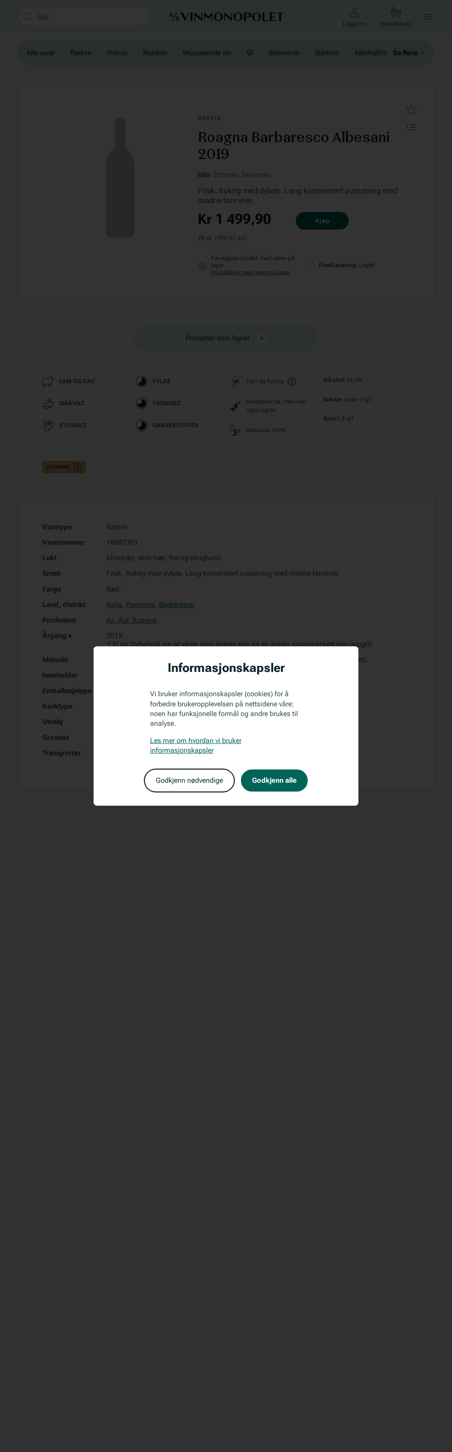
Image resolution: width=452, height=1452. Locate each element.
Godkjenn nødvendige (189, 780)
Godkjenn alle (274, 780)
